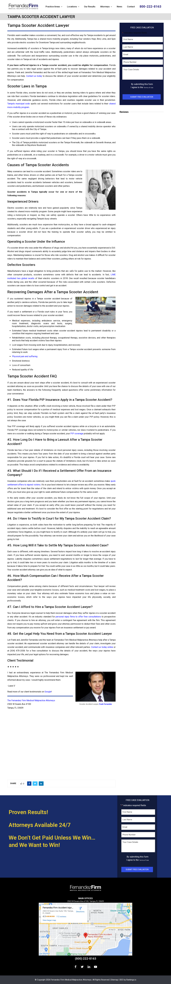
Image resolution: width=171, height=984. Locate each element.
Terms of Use (148, 87)
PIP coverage (76, 433)
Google (48, 691)
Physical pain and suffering (24, 356)
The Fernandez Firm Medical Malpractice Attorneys (31, 700)
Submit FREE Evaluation (141, 97)
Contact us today (34, 76)
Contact (131, 6)
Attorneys (105, 6)
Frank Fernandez (105, 704)
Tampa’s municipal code (18, 103)
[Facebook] (75, 967)
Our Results (89, 6)
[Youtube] (96, 967)
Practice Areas (53, 6)
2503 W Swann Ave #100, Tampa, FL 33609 (85, 901)
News (119, 6)
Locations (72, 6)
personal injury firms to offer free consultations (78, 616)
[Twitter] (82, 967)
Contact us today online (102, 647)
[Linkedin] (89, 967)
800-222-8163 (150, 6)
